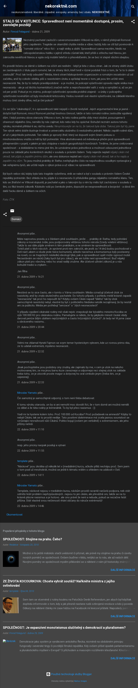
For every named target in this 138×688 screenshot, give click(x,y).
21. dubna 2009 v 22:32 (30, 351)
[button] (133, 22)
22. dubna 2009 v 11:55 (30, 450)
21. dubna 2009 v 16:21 (30, 276)
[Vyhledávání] (133, 7)
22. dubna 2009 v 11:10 (30, 429)
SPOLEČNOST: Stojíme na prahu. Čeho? (32, 539)
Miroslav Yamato (27, 392)
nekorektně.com (61, 6)
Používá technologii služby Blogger (71, 674)
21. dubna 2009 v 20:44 (30, 327)
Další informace (123, 570)
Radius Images (80, 681)
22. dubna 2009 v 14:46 (30, 506)
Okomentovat (14, 514)
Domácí (16, 219)
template (22, 461)
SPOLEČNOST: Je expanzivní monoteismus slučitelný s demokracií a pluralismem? (64, 627)
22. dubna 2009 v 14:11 (30, 475)
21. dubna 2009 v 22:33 (30, 382)
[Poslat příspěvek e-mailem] (12, 212)
